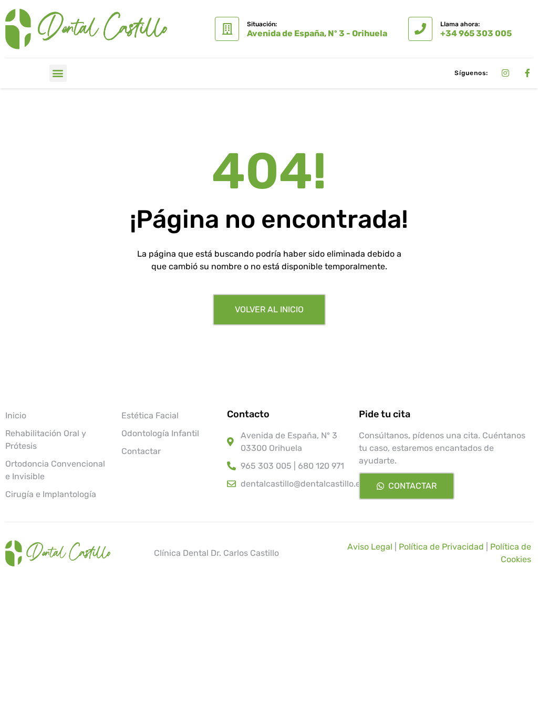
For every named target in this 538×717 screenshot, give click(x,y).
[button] (58, 73)
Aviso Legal (369, 547)
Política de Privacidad (441, 547)
